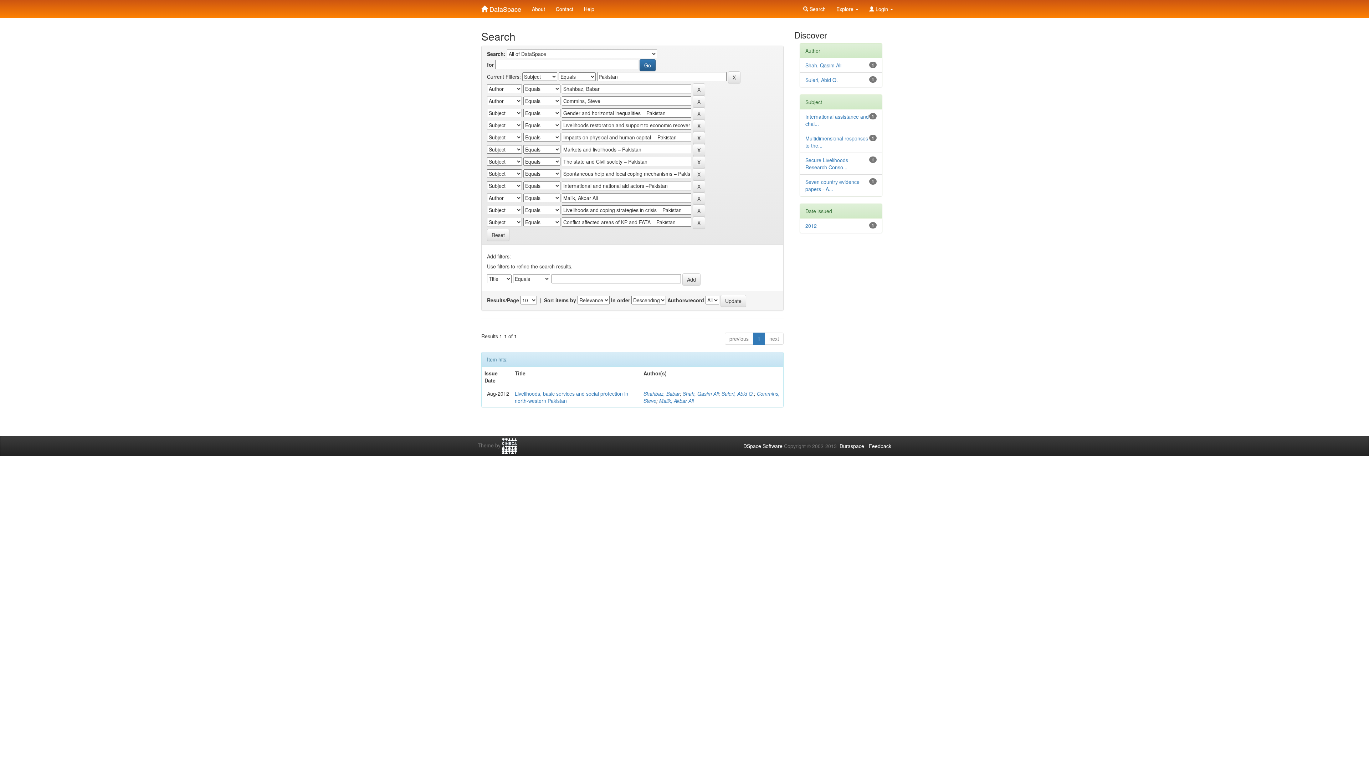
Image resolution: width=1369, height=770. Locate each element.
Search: (496, 53)
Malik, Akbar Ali (676, 400)
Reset (498, 234)
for (490, 64)
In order (620, 300)
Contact (564, 8)
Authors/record (685, 300)
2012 (811, 225)
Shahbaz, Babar (662, 393)
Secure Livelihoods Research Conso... (826, 163)
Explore (845, 8)
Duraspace (852, 446)
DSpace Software (763, 446)
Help (589, 8)
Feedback (880, 446)
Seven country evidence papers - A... (832, 185)
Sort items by (560, 300)
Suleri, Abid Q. (738, 393)
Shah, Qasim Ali (701, 393)
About (538, 8)
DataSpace (504, 7)
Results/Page (503, 300)
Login (881, 8)
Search (817, 8)
